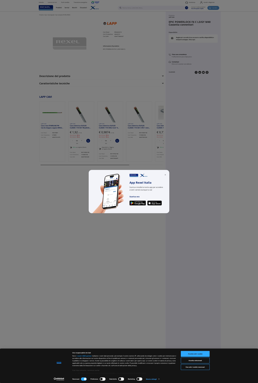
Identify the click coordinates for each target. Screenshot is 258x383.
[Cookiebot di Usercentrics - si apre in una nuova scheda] (59, 379)
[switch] (103, 379)
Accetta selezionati (195, 360)
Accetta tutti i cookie (195, 354)
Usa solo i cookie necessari (195, 367)
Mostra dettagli (151, 379)
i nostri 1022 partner (84, 356)
